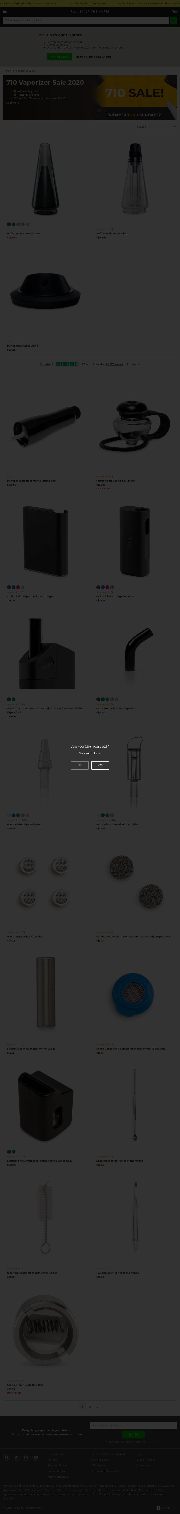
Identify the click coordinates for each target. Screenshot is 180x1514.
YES (100, 765)
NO (80, 765)
